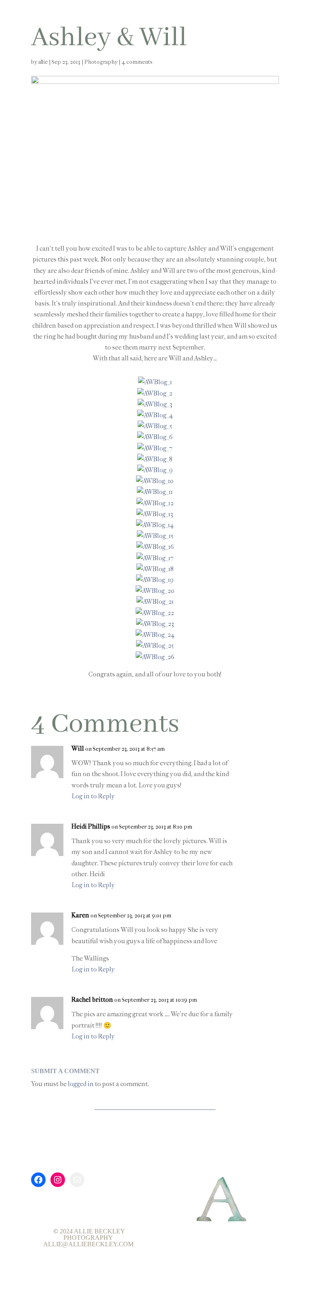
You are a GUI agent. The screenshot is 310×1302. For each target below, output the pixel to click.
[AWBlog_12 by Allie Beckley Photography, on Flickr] (155, 503)
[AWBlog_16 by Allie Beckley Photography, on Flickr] (155, 547)
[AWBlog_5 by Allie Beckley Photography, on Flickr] (155, 426)
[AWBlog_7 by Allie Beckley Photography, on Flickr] (154, 448)
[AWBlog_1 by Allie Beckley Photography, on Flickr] (155, 382)
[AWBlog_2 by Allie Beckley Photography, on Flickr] (154, 393)
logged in (81, 1084)
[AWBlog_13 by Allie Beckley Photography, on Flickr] (154, 514)
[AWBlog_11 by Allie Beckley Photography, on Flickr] (155, 492)
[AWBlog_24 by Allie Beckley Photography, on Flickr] (155, 634)
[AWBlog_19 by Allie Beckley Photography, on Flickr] (155, 580)
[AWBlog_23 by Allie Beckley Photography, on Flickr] (155, 624)
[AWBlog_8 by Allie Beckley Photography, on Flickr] (154, 459)
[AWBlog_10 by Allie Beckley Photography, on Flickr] (155, 481)
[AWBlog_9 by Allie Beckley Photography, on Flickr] (155, 470)
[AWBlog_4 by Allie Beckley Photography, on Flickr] (155, 415)
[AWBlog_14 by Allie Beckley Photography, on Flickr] (155, 525)
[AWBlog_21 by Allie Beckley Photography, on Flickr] (155, 601)
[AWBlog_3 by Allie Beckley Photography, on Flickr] (155, 404)
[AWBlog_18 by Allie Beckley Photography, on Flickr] (155, 569)
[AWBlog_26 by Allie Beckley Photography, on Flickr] (155, 657)
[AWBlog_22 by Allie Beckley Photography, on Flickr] (155, 613)
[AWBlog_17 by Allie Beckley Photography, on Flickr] (155, 558)
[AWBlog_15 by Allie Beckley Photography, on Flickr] (155, 536)
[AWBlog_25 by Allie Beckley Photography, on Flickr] (155, 645)
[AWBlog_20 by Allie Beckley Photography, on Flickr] (155, 590)
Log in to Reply (93, 796)
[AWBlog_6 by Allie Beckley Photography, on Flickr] (154, 437)
